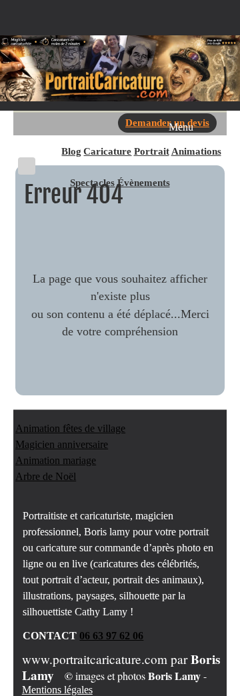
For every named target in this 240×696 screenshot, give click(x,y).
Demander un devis (167, 122)
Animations (196, 151)
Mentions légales (57, 689)
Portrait (151, 151)
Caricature (107, 151)
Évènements (143, 182)
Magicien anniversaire (61, 444)
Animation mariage (55, 460)
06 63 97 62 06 (111, 635)
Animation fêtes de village (70, 428)
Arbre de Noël (45, 476)
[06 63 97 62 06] (26, 166)
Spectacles (92, 182)
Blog (71, 151)
